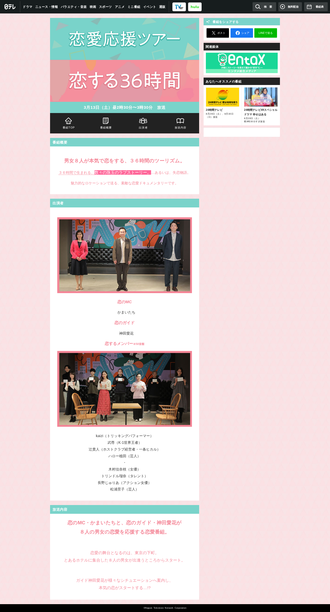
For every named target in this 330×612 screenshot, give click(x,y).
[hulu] (195, 6)
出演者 (143, 127)
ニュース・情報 (46, 7)
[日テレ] (10, 6)
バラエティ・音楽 (74, 7)
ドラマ (28, 7)
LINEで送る (266, 33)
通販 (162, 7)
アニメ (120, 7)
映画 (93, 7)
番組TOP (69, 127)
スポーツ (105, 7)
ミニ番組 (134, 7)
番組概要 (106, 127)
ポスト (221, 33)
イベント (149, 7)
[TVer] (179, 6)
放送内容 (181, 127)
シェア (245, 33)
